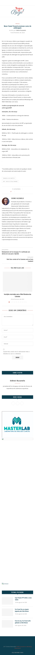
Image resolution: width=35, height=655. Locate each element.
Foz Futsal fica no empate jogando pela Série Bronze (22, 610)
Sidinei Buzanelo (21, 30)
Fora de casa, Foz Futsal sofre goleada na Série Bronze (23, 622)
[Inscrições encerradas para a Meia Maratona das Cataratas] (17, 282)
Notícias (18, 23)
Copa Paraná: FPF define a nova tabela (23, 598)
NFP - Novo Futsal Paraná (10, 181)
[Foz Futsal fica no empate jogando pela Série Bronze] (7, 612)
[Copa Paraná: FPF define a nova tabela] (7, 601)
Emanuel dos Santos (9, 178)
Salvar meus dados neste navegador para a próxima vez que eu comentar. (16, 352)
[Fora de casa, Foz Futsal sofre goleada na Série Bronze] (7, 624)
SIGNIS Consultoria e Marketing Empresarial (23, 647)
